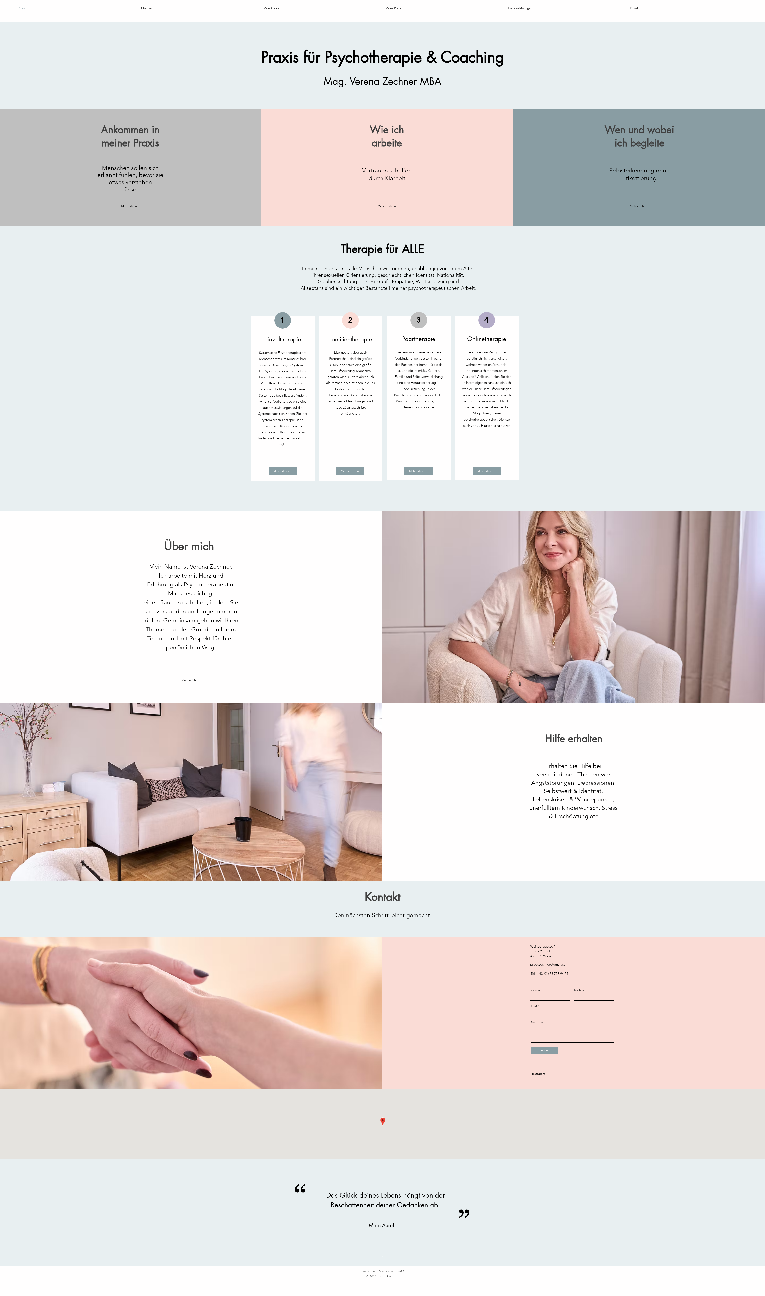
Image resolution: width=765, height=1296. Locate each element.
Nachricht (537, 1022)
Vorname (536, 990)
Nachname (581, 990)
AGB (401, 1271)
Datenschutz (386, 1271)
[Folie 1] (382, 1256)
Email (534, 1006)
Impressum (368, 1271)
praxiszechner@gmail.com (549, 964)
